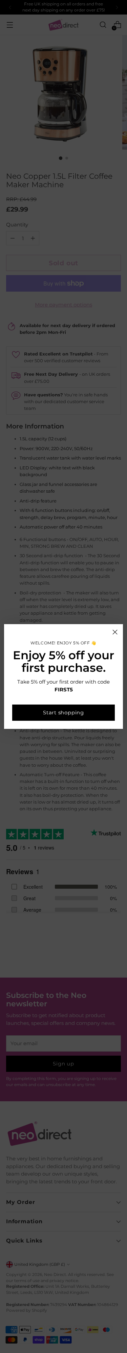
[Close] (115, 632)
